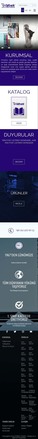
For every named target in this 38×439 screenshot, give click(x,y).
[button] (2, 48)
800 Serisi (23, 364)
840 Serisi (31, 370)
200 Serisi (31, 343)
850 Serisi (23, 375)
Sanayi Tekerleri (25, 409)
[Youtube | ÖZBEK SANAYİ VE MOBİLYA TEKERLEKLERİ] (31, 332)
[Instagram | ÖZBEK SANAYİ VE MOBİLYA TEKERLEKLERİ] (23, 332)
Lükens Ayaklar (32, 391)
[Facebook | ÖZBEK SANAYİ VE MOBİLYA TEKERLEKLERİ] (7, 332)
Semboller (6, 431)
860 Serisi (31, 375)
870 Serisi (23, 380)
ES (30, 17)
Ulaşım (23, 428)
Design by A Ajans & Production (24, 437)
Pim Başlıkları (32, 397)
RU (30, 10)
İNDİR (19, 123)
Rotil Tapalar (24, 402)
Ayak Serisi (31, 386)
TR (23, 10)
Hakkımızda (6, 341)
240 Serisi (23, 353)
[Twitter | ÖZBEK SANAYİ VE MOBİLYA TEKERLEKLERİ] (15, 332)
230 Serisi (31, 348)
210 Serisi (23, 348)
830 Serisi (23, 370)
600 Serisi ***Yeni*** (32, 410)
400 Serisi (23, 359)
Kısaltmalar (6, 428)
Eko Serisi (23, 386)
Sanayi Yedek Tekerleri (32, 403)
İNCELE (18, 203)
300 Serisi (31, 353)
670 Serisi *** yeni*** (24, 417)
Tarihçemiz (6, 344)
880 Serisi (31, 380)
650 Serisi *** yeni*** (32, 417)
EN (26, 10)
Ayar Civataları (25, 391)
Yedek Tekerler (24, 397)
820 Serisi (31, 364)
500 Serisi (31, 359)
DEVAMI (19, 77)
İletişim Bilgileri (26, 426)
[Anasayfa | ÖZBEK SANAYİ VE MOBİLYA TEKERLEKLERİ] (8, 5)
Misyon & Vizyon (8, 346)
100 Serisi (23, 343)
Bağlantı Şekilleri (8, 426)
